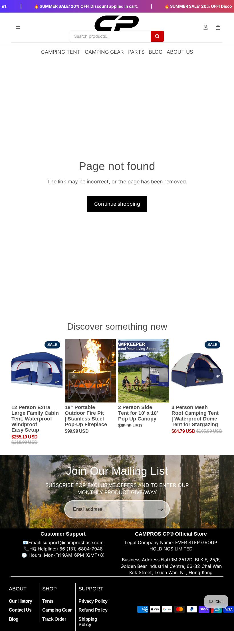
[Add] (54, 393)
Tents (48, 601)
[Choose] (160, 393)
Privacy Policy (92, 601)
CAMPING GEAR (104, 52)
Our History (20, 601)
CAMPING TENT (60, 52)
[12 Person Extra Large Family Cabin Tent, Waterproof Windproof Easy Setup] (36, 371)
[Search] (157, 36)
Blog (14, 618)
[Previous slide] (17, 370)
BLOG (155, 52)
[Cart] (218, 27)
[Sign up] (161, 509)
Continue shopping (117, 204)
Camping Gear (57, 610)
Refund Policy (92, 610)
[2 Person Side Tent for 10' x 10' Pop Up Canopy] (143, 371)
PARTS (136, 52)
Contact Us (20, 610)
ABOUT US (180, 52)
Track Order (54, 618)
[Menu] (18, 27)
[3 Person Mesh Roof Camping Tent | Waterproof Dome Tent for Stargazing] (197, 371)
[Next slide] (56, 370)
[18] (90, 371)
